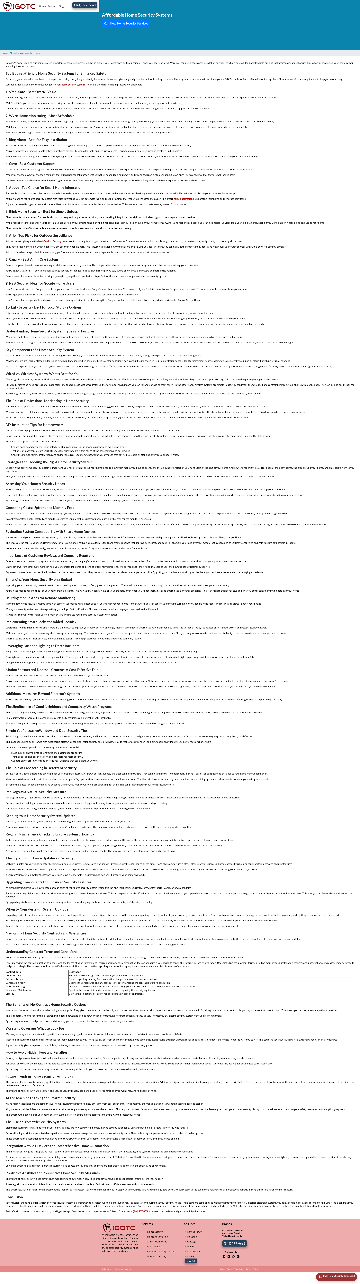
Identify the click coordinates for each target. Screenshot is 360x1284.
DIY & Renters (154, 1246)
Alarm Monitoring (157, 1241)
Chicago (191, 1241)
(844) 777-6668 (85, 5)
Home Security (155, 1231)
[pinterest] (237, 1256)
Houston (192, 1236)
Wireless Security (156, 1256)
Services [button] (52, 6)
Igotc (111, 1269)
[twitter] (227, 1256)
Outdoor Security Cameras (162, 1251)
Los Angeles (193, 1251)
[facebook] (223, 1256)
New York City (194, 1231)
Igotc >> (6, 53)
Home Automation (157, 1236)
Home (42, 6)
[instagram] (232, 1256)
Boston (191, 1246)
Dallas (190, 1256)
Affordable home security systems (25, 53)
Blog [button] (61, 6)
